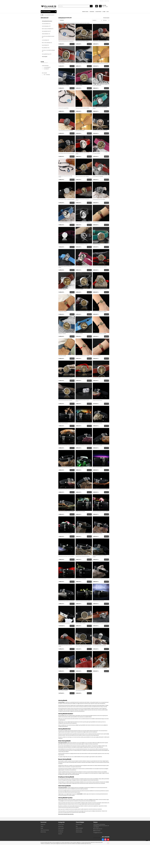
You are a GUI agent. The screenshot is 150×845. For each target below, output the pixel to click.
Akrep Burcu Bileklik (62, 355)
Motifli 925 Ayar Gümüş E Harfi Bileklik (83, 556)
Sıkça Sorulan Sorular (45, 830)
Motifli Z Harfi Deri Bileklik (97, 400)
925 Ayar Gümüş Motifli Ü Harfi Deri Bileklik (83, 423)
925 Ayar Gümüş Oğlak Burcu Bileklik (100, 289)
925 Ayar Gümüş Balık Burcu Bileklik (99, 333)
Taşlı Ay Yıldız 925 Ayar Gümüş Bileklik (100, 668)
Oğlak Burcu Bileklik (79, 289)
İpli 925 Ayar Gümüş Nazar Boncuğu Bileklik (65, 176)
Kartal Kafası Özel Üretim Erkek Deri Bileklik (65, 646)
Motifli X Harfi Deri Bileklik (97, 423)
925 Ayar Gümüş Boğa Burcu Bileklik (100, 311)
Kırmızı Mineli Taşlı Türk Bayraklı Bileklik (83, 668)
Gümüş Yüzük (60, 826)
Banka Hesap (43, 831)
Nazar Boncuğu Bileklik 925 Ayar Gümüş (100, 63)
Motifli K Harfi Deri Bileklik (80, 511)
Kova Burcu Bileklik (96, 153)
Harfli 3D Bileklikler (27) (46, 26)
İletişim (42, 826)
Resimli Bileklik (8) (45, 45)
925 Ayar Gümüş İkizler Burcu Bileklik (100, 266)
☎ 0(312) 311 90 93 (96, 830)
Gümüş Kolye (60, 830)
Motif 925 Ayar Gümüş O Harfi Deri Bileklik (66, 489)
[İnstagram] (105, 839)
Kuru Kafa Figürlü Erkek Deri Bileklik (99, 645)
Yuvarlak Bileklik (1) (47, 67)
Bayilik (42, 828)
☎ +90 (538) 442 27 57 (97, 828)
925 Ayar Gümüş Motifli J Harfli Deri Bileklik (101, 511)
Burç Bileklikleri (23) (45, 47)
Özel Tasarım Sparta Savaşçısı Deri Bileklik (65, 267)
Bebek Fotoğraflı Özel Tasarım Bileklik (83, 222)
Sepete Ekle (72, 43)
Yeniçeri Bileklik (61, 63)
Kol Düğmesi (60, 831)
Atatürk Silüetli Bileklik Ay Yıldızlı (81, 244)
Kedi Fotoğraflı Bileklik (97, 85)
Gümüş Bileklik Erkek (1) (46, 31)
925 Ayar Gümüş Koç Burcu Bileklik (82, 176)
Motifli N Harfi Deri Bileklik (80, 489)
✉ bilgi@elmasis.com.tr (97, 832)
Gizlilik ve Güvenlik (79, 828)
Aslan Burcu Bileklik (62, 289)
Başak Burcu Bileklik (96, 355)
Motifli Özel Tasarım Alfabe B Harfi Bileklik (100, 578)
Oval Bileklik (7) (46, 68)
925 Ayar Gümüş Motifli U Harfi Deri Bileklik (66, 445)
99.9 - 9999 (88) (47, 74)
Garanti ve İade (79, 830)
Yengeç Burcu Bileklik (63, 311)
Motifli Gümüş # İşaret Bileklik (98, 601)
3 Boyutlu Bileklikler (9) (46, 23)
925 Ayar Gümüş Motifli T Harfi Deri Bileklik (83, 445)
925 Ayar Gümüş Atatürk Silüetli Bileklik (100, 130)
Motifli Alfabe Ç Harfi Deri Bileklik (65, 578)
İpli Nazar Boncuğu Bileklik (63, 108)
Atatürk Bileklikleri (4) (46, 33)
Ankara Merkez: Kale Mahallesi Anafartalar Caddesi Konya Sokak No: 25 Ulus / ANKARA (101, 826)
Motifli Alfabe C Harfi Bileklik (81, 578)
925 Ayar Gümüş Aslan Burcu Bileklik (65, 400)
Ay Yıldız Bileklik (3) (45, 40)
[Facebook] (103, 839)
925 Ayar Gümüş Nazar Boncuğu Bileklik (66, 41)
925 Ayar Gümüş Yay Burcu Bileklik (82, 41)
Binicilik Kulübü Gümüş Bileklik (64, 623)
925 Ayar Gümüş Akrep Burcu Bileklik (83, 355)
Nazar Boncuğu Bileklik (80, 130)
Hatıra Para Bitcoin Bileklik (80, 623)
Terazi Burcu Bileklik (96, 377)
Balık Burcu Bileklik (79, 333)
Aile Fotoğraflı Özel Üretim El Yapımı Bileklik (82, 401)
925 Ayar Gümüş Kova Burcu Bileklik (82, 108)
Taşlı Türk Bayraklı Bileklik (80, 690)
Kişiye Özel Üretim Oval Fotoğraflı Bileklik (83, 63)
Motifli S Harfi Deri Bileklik (97, 445)
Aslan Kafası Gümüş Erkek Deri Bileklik (66, 130)
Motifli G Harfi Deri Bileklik (97, 533)
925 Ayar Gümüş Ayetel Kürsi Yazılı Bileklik (66, 244)
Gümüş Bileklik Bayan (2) (46, 54)
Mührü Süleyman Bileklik (63, 690)
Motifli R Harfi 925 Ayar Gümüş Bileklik (65, 467)
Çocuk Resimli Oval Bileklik (98, 176)
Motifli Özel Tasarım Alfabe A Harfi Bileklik (66, 601)
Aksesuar (60, 833)
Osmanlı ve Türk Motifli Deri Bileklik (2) (48, 51)
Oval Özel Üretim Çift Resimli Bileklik (65, 222)
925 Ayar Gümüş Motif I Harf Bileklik (65, 533)
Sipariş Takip (106, 0)
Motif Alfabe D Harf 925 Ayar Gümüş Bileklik (99, 556)
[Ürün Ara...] (91, 6)
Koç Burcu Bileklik (96, 222)
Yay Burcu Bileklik (79, 85)
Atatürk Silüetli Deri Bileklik (63, 668)
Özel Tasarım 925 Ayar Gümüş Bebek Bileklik (100, 108)
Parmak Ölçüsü (79, 824)
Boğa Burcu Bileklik (62, 333)
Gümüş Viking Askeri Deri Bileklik (99, 199)
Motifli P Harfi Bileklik (79, 467)
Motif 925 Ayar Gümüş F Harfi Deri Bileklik (66, 556)
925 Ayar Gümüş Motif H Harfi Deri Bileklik (83, 533)
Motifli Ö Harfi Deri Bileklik (97, 467)
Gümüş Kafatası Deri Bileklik (64, 85)
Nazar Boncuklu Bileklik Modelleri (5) (48, 37)
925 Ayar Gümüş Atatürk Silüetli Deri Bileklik (82, 200)
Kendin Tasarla (61, 824)
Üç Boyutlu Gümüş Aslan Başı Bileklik (100, 41)
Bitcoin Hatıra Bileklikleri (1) (47, 42)
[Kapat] (108, 843)
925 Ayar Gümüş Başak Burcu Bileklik (65, 377)
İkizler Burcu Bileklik (96, 244)
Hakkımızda (43, 824)
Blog (77, 826)
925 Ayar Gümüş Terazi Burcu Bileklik (83, 377)
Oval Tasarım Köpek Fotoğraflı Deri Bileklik (84, 266)
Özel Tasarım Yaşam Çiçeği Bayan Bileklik (66, 199)
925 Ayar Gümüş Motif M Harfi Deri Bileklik (100, 489)
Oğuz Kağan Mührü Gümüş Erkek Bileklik (83, 645)
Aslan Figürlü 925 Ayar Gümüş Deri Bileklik (66, 153)
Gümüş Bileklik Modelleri (49, 15)
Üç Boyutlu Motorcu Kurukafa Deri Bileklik (100, 623)
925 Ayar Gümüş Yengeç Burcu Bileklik (83, 311)
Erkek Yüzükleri (61, 828)
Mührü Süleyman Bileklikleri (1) (47, 28)
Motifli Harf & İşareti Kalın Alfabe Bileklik (83, 601)
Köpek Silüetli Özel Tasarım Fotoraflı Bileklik (82, 153)
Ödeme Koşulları (79, 831)
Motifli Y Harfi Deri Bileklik (63, 423)
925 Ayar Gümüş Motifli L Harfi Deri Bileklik (66, 511)
